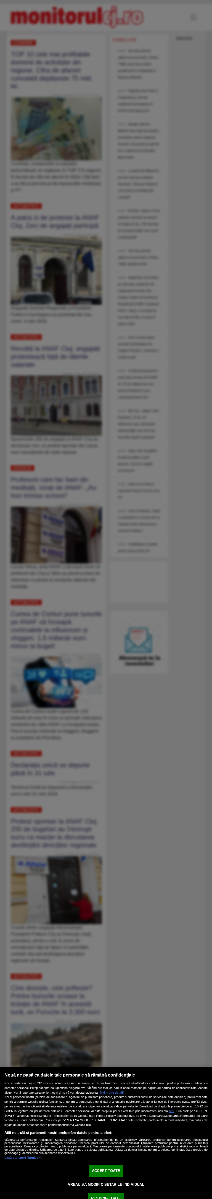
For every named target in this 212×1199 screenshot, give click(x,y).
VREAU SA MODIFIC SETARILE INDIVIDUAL (106, 1184)
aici (171, 1111)
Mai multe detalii (112, 1092)
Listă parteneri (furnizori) (23, 1157)
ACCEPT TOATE (106, 1171)
